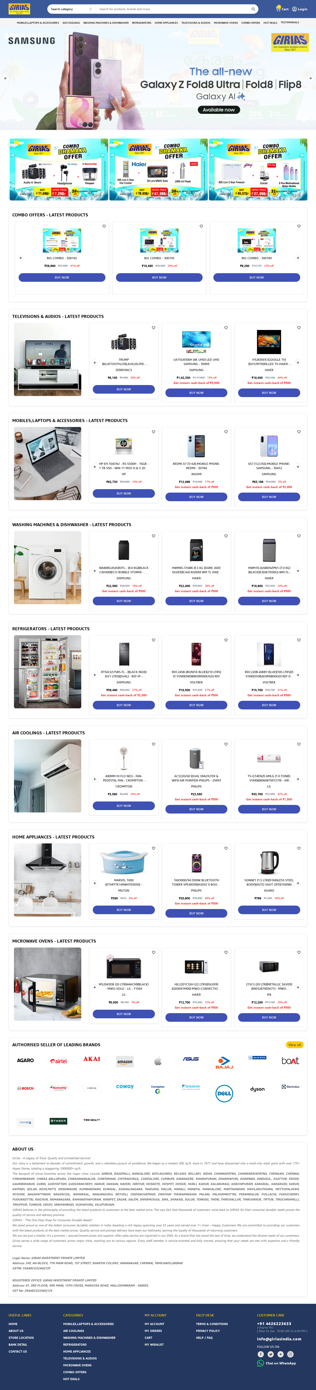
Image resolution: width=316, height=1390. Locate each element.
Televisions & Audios (80, 1358)
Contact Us (18, 1351)
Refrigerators (75, 1344)
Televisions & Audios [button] (195, 23)
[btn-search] (253, 9)
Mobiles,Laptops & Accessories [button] (38, 23)
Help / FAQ (204, 1337)
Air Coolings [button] (71, 23)
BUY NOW (159, 277)
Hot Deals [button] (270, 23)
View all (294, 1045)
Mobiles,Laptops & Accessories (88, 1324)
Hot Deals (71, 1379)
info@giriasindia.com (279, 1338)
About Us (16, 1331)
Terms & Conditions (212, 1324)
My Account (154, 1324)
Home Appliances (77, 1351)
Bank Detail (18, 1344)
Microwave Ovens (77, 1365)
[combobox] (71, 9)
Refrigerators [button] (141, 23)
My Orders (153, 1331)
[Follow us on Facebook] (260, 1354)
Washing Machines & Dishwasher (89, 1337)
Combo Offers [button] (250, 23)
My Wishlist (154, 1344)
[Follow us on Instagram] (290, 1354)
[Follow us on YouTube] (280, 1354)
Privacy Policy (208, 1331)
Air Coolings (73, 1331)
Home (13, 1324)
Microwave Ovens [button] (226, 23)
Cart (148, 1337)
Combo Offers (74, 1372)
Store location (21, 1337)
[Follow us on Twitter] (270, 1354)
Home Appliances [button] (166, 23)
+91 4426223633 (274, 1323)
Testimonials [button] (290, 22)
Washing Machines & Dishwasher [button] (106, 23)
